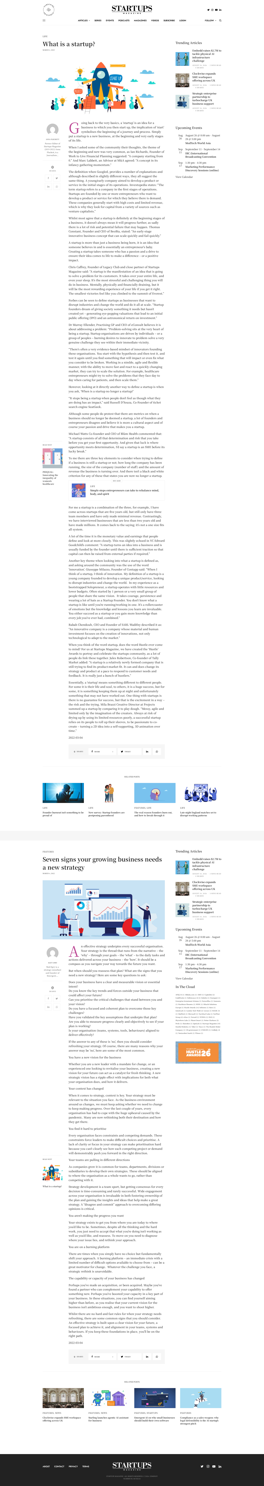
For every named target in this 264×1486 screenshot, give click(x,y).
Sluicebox (188, 1023)
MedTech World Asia (198, 143)
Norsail (195, 1017)
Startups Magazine (211, 1023)
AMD (201, 994)
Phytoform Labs (183, 1020)
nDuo (186, 1017)
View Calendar (184, 177)
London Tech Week (194, 1011)
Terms (85, 1466)
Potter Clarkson (211, 1020)
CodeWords (181, 998)
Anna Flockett (52, 139)
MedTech (183, 1014)
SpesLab (197, 1023)
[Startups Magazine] (132, 10)
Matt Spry (52, 963)
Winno (199, 1033)
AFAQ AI (180, 994)
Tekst (195, 1027)
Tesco (202, 1027)
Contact (59, 1466)
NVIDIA (204, 1017)
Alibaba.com (191, 994)
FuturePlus (207, 1001)
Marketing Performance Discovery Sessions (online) (202, 168)
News (58, 1412)
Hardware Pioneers (186, 1004)
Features (139, 807)
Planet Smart (197, 1020)
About (46, 1466)
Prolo (179, 1023)
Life (45, 36)
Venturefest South (186, 1033)
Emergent (215, 998)
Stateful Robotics (183, 1027)
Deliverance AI (194, 998)
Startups (152, 1412)
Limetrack (181, 1011)
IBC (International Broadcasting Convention (200, 155)
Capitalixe (210, 994)
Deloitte (205, 998)
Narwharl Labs (206, 1014)
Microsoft (193, 1014)
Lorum (208, 1011)
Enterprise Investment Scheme (188, 1001)
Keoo (212, 1007)
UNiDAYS (206, 1030)
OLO (212, 1017)
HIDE (199, 1004)
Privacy (73, 1466)
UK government (193, 1030)
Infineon (204, 1007)
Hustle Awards (191, 1007)
